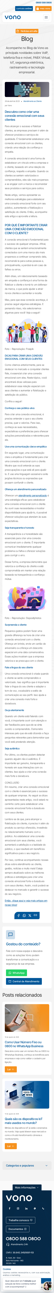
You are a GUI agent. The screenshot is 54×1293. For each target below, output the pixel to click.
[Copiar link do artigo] (35, 915)
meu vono (45, 8)
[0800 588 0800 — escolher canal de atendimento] (23, 1238)
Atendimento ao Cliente (32, 101)
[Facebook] (9, 1208)
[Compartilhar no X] (30, 915)
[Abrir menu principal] (46, 17)
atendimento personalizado (32, 495)
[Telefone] (43, 1208)
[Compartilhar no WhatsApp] (24, 915)
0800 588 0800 (44, 3)
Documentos (16, 1229)
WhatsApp (19, 972)
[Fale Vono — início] (13, 17)
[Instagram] (18, 1208)
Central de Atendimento (26, 981)
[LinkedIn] (26, 1208)
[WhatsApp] (34, 1208)
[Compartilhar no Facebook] (18, 915)
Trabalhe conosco (19, 1220)
